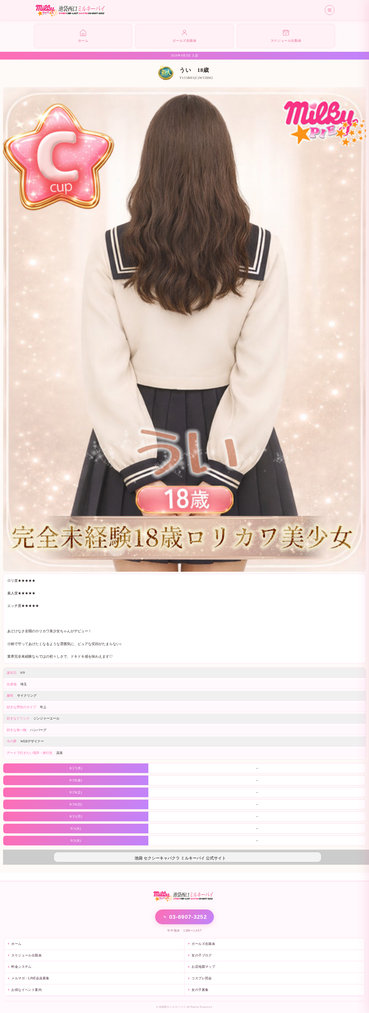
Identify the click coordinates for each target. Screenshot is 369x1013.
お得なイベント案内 (26, 990)
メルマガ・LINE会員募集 (30, 978)
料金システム (21, 967)
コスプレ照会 (202, 978)
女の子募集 (200, 990)
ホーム (16, 944)
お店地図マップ (203, 967)
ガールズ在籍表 (203, 944)
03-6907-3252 (188, 917)
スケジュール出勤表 (26, 955)
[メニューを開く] (329, 10)
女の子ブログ (202, 955)
